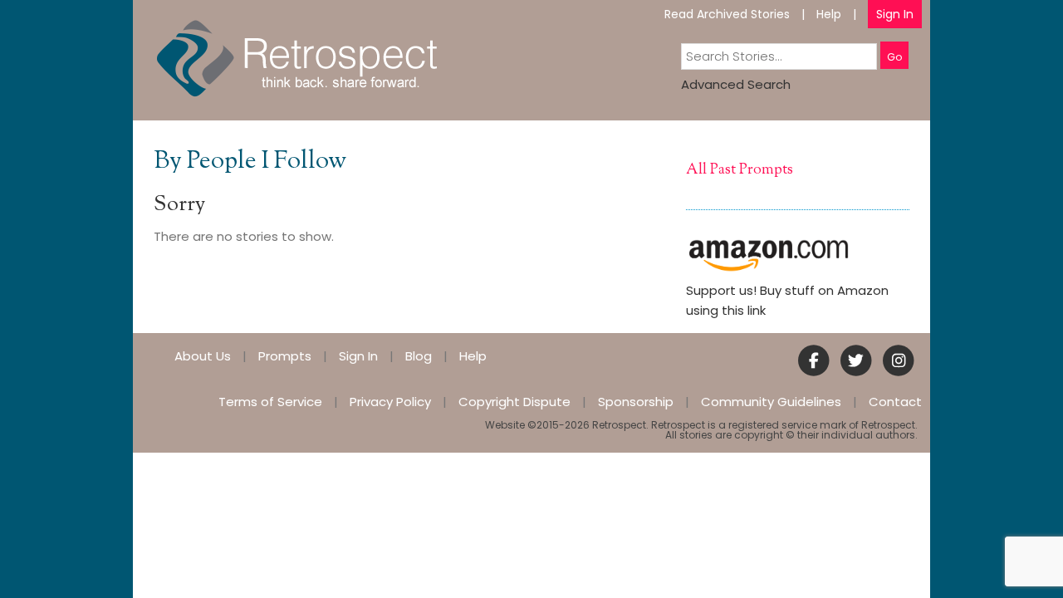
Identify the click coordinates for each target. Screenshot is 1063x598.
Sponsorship (636, 401)
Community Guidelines (771, 401)
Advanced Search (736, 84)
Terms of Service (270, 401)
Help (828, 14)
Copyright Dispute (514, 401)
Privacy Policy (390, 401)
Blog (418, 356)
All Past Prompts (739, 170)
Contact (895, 401)
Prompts (284, 356)
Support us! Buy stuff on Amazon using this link (787, 300)
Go (894, 57)
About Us (202, 356)
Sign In (895, 14)
